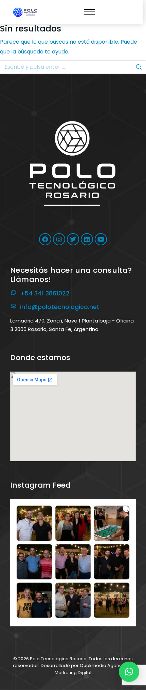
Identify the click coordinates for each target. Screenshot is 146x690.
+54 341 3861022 (45, 293)
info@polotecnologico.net (59, 307)
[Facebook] (45, 239)
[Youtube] (101, 239)
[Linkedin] (87, 239)
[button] (73, 562)
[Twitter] (73, 239)
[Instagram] (59, 239)
